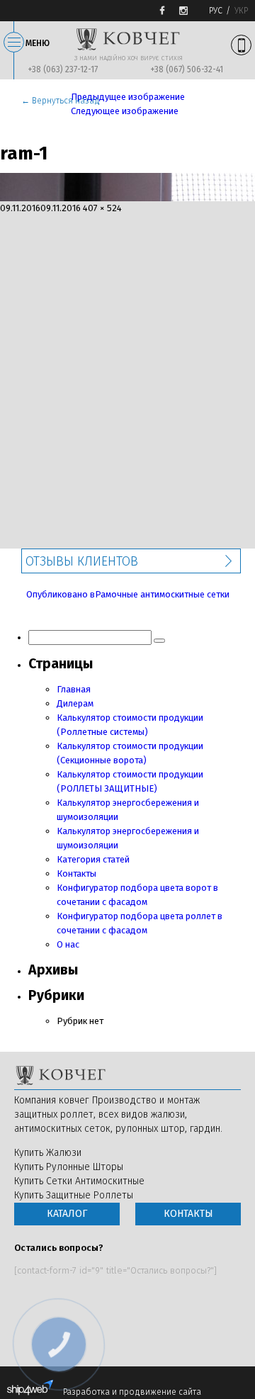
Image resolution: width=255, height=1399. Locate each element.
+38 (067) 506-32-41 (186, 69)
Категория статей (93, 859)
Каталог (67, 1214)
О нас (68, 944)
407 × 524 (102, 208)
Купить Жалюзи (47, 1153)
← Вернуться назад (60, 101)
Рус (215, 11)
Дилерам (75, 703)
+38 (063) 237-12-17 (63, 69)
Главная (74, 689)
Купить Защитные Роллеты (73, 1195)
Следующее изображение (124, 111)
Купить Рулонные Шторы (68, 1167)
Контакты (76, 873)
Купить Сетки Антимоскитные (79, 1181)
